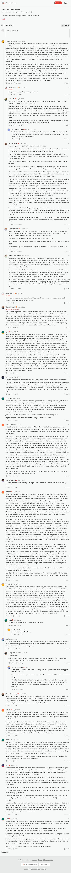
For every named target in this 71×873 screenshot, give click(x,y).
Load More (5, 852)
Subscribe (58, 3)
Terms (40, 860)
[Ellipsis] (68, 41)
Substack (26, 869)
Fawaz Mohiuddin (14, 256)
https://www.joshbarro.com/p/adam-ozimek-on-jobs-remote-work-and (28, 418)
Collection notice (48, 860)
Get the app (44, 864)
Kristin (8, 639)
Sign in (66, 3)
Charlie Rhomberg (11, 694)
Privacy (34, 860)
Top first (66, 25)
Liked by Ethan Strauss (13, 309)
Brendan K (9, 41)
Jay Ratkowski (13, 143)
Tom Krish (9, 377)
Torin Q (8, 740)
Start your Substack (30, 864)
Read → (3, 19)
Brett (10, 620)
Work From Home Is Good (10, 10)
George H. (9, 424)
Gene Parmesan (14, 229)
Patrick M (12, 99)
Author (11, 89)
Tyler (7, 332)
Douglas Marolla (14, 653)
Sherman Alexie (11, 307)
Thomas (8, 492)
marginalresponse (17, 129)
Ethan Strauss (6, 12)
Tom (7, 765)
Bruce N (8, 398)
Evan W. (8, 710)
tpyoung (8, 584)
